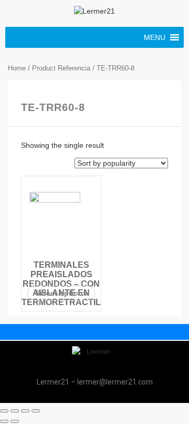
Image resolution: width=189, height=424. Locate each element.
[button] (154, 37)
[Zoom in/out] (36, 410)
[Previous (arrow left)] (4, 421)
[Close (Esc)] (4, 410)
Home (17, 68)
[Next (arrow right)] (14, 421)
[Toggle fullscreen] (25, 410)
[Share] (14, 410)
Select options (61, 293)
